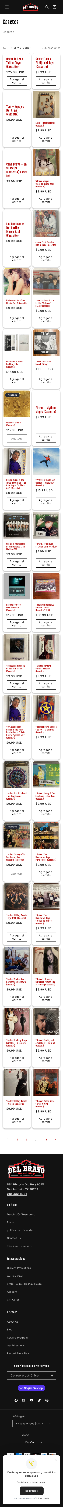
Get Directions (15, 1345)
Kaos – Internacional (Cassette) (45, 124)
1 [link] (8, 1139)
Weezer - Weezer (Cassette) (14, 424)
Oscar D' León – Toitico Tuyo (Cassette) (16, 63)
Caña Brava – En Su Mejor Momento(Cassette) (16, 170)
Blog (9, 1329)
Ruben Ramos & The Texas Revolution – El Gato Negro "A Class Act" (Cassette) (16, 484)
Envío (10, 1222)
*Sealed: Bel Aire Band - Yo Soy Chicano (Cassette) (16, 796)
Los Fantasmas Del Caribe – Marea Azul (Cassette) (15, 229)
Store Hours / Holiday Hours (24, 1283)
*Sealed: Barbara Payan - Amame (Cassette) (43, 669)
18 (45, 1139)
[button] (7, 7)
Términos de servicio (20, 1246)
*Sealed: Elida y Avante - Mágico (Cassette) (16, 1102)
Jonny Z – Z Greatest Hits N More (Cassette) (46, 243)
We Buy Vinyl (15, 1275)
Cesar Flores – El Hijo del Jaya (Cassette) (45, 63)
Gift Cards (13, 1299)
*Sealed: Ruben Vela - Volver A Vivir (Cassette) (45, 1104)
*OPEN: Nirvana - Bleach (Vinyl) (43, 363)
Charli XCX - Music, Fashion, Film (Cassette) (14, 364)
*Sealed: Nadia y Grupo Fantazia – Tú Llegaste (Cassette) (16, 1043)
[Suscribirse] (52, 1375)
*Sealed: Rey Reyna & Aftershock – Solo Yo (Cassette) (45, 1043)
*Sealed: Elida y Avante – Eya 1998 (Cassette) (16, 916)
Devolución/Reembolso (21, 1214)
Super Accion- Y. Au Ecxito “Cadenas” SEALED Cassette (45, 303)
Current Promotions (19, 1267)
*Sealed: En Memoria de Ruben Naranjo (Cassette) (15, 669)
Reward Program (17, 1337)
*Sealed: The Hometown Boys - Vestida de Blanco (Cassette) (44, 919)
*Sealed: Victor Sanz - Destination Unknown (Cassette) (16, 982)
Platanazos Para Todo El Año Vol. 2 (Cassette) (16, 302)
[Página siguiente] (55, 1139)
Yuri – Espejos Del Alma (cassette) (15, 110)
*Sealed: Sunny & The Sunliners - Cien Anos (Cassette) (45, 796)
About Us (12, 1321)
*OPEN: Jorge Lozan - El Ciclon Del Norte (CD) (46, 545)
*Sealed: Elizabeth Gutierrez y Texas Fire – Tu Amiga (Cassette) (45, 982)
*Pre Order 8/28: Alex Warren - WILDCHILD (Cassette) (45, 483)
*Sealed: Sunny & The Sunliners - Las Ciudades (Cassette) (16, 857)
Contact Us (14, 1237)
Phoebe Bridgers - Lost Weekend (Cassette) (14, 607)
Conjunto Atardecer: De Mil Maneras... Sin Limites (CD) (15, 547)
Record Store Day (18, 1353)
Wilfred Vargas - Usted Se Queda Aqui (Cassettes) (45, 184)
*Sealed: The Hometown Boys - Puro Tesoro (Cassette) (46, 857)
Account (12, 1291)
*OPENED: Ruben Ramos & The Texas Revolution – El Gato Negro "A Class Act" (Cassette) (15, 732)
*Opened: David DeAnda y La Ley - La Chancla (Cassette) (46, 730)
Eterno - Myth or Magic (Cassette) (46, 410)
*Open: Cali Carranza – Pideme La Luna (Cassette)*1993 (46, 607)
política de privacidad (20, 1230)
